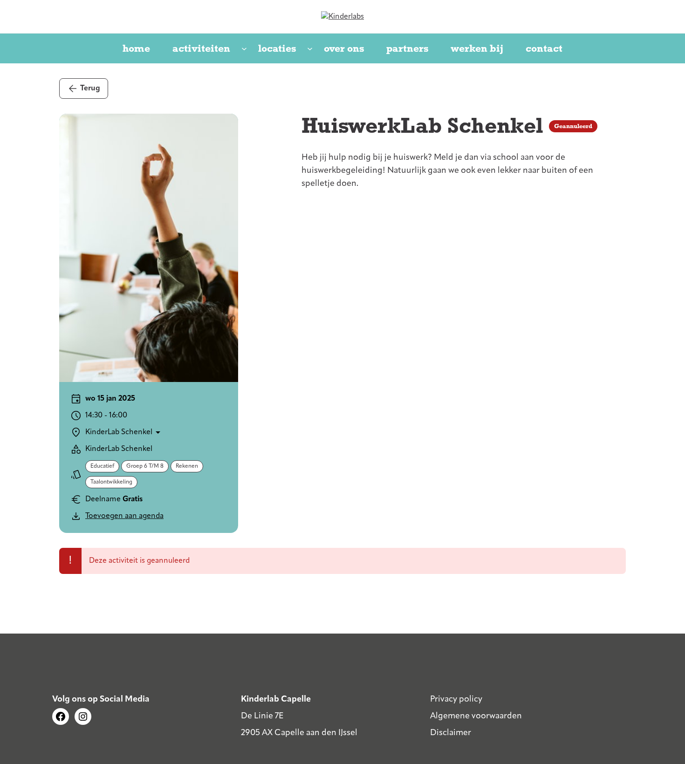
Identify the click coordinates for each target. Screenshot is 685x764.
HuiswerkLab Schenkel (422, 126)
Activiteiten (201, 48)
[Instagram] (83, 716)
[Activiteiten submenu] (244, 49)
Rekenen (187, 466)
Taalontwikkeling (111, 482)
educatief (102, 466)
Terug (90, 88)
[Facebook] (60, 716)
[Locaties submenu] (310, 49)
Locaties (277, 48)
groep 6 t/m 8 (145, 466)
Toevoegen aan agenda (124, 516)
